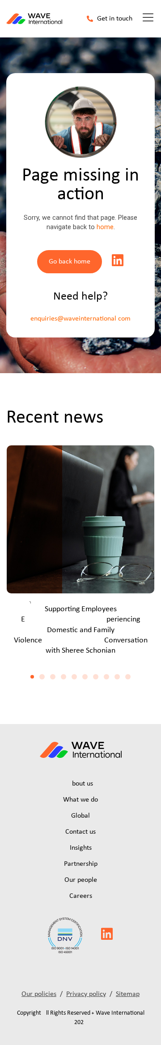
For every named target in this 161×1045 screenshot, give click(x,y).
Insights (81, 848)
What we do (80, 799)
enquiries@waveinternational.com (80, 318)
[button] (32, 677)
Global (80, 815)
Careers (80, 896)
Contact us (80, 831)
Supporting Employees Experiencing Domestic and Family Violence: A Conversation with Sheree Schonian (81, 630)
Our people (80, 880)
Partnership (80, 864)
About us (80, 783)
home (105, 227)
